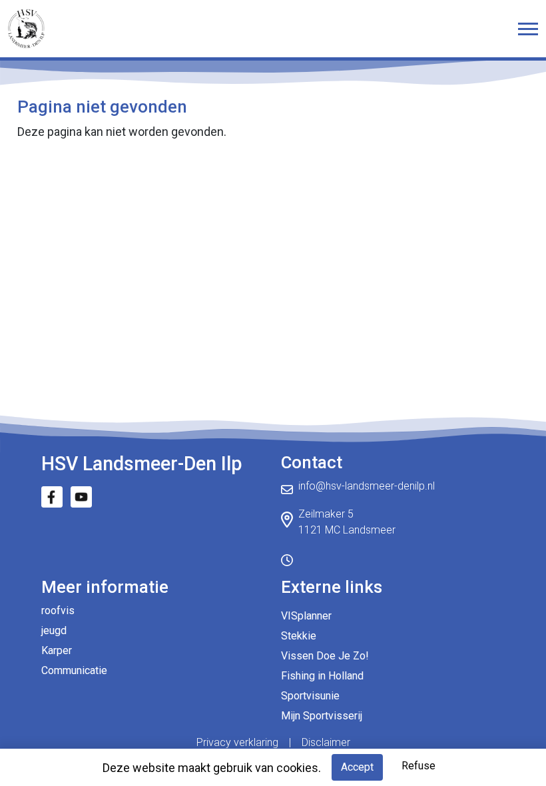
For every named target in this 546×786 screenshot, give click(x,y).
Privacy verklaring (237, 742)
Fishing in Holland (322, 675)
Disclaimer (326, 742)
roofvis (58, 610)
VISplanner (306, 615)
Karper (56, 650)
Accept (357, 767)
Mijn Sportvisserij (321, 715)
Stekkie (298, 635)
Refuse (418, 765)
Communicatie (74, 670)
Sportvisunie (310, 695)
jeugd (54, 630)
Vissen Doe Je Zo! (325, 655)
